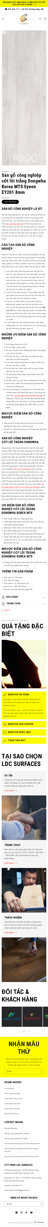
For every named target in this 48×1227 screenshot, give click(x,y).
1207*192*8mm (10, 202)
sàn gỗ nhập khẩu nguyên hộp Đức (29, 395)
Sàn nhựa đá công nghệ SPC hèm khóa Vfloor (21, 1156)
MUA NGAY (9, 791)
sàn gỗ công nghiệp (14, 224)
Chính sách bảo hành (12, 1093)
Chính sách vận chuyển (13, 1098)
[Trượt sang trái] (19, 1031)
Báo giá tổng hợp (10, 1128)
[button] (2, 18)
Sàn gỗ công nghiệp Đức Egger (16, 1139)
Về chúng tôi (9, 1088)
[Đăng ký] (41, 1071)
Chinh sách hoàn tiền (12, 1104)
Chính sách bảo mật (12, 1109)
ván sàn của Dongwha (22, 469)
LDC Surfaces (16, 1222)
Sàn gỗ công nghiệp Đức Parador (16, 1133)
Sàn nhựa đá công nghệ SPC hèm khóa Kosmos (22, 1144)
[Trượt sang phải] (28, 1031)
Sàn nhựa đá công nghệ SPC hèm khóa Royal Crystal (21, 1150)
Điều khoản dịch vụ (11, 1114)
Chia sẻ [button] (7, 610)
